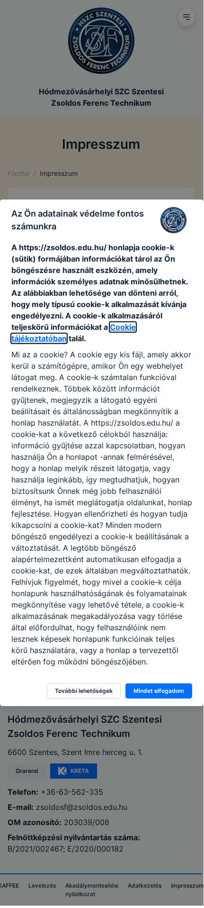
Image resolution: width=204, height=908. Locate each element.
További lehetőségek (84, 690)
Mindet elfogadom (158, 690)
